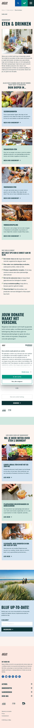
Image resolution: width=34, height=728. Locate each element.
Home (3, 10)
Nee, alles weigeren (17, 381)
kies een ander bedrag (17, 397)
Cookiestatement (5, 715)
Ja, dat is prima (17, 376)
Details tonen (25, 372)
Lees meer (7, 477)
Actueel (4, 684)
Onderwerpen (9, 10)
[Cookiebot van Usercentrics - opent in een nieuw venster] (25, 345)
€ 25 (17, 388)
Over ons (5, 696)
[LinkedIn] (13, 677)
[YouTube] (16, 677)
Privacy (3, 713)
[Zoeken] (18, 3)
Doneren (16, 403)
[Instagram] (9, 677)
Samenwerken (7, 692)
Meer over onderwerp (11, 122)
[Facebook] (3, 677)
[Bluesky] (6, 677)
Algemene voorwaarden (6, 711)
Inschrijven (7, 629)
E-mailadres (5, 620)
